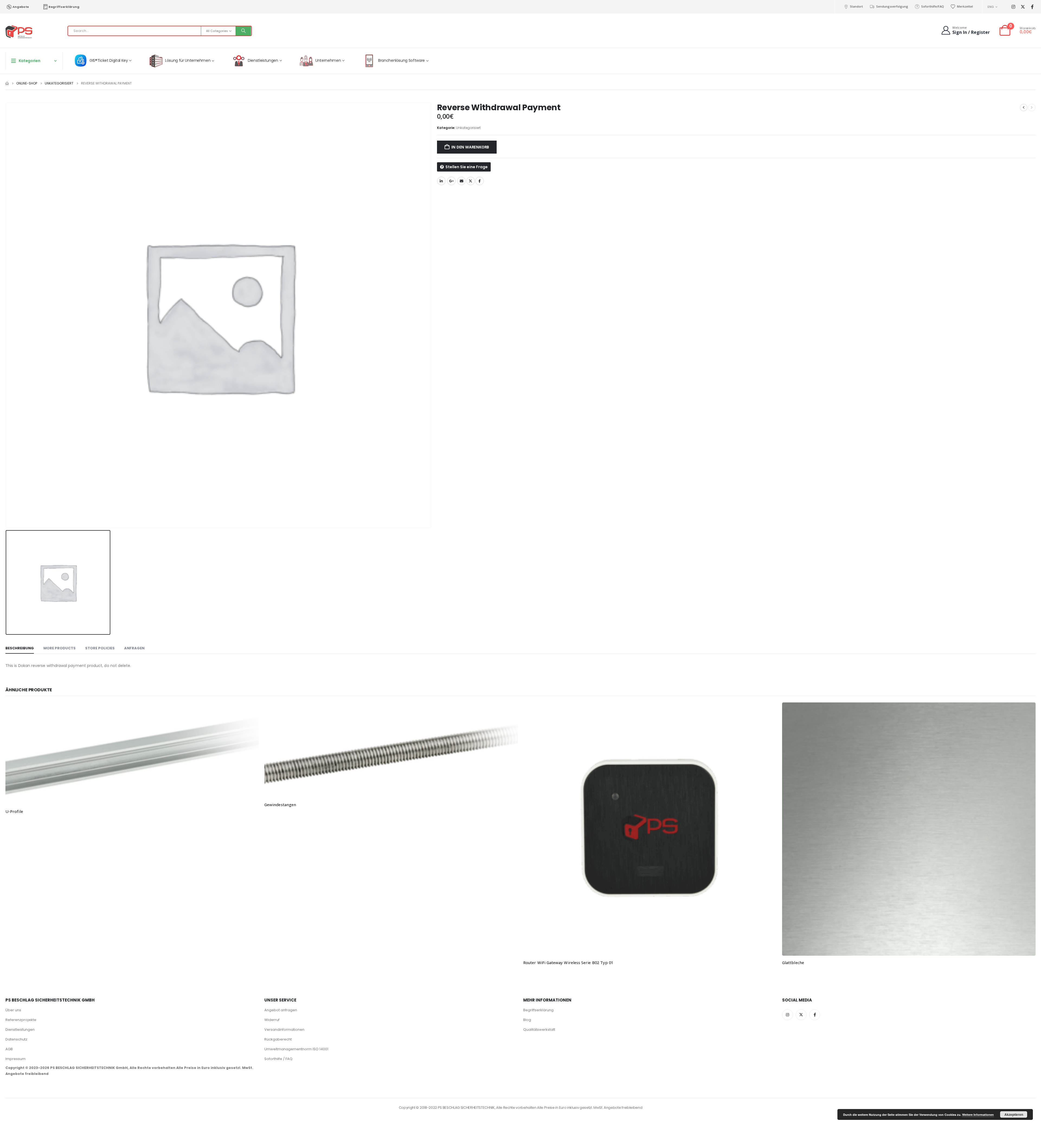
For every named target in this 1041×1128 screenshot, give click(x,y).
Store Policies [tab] (100, 648)
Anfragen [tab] (134, 648)
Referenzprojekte (20, 1019)
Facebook (479, 181)
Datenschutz (16, 1039)
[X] (1022, 7)
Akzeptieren (1013, 1114)
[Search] (243, 30)
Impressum (15, 1058)
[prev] (1023, 107)
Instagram (787, 1014)
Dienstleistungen (20, 1029)
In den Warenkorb (470, 147)
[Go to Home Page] (7, 83)
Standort (856, 6)
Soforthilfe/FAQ (932, 6)
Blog (527, 1019)
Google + (451, 181)
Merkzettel (965, 6)
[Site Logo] (19, 32)
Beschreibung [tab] (19, 648)
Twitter (470, 181)
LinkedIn (441, 181)
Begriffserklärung (64, 7)
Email (461, 181)
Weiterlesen (250, 711)
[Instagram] (1013, 7)
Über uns (13, 1010)
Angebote (20, 7)
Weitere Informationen (978, 1115)
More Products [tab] (59, 648)
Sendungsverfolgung (892, 6)
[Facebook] (1032, 7)
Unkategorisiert (468, 127)
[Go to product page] (132, 753)
